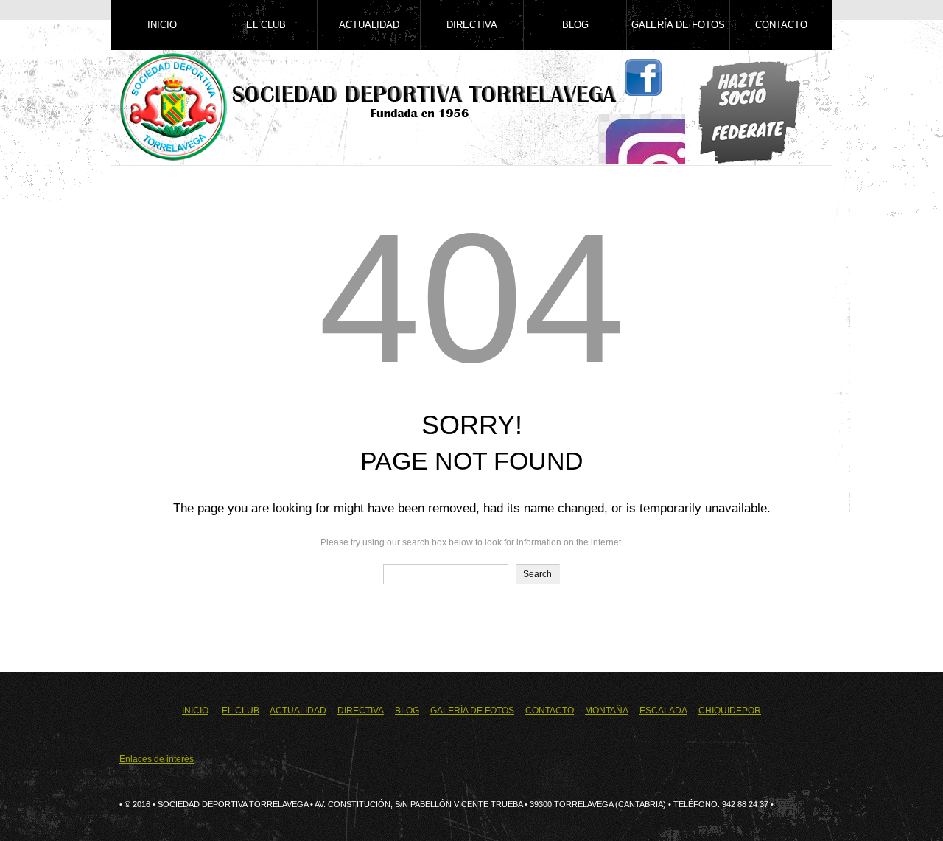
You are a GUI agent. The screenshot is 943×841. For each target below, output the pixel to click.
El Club (266, 24)
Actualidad (369, 24)
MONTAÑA (606, 710)
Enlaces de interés (156, 759)
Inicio (162, 24)
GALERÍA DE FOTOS (472, 710)
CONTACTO (549, 710)
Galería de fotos (678, 24)
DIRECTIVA (360, 710)
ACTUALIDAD (298, 710)
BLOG (407, 710)
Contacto (781, 24)
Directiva (471, 24)
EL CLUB (240, 710)
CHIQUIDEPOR (729, 710)
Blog (575, 24)
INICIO (195, 710)
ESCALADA (663, 710)
